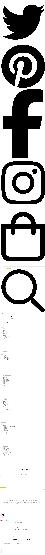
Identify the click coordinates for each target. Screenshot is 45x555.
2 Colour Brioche (6, 433)
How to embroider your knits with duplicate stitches (9, 426)
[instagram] (23, 207)
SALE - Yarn (4, 383)
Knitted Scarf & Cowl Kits (7, 339)
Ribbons (4, 403)
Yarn (3, 406)
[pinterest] (23, 88)
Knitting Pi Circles (6, 450)
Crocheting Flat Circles (6, 451)
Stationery (2, 384)
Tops (3, 352)
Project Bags (5, 398)
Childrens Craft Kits (5, 333)
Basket (4, 268)
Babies (3, 362)
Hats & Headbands (6, 358)
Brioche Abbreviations (6, 430)
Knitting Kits (4, 335)
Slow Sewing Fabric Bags (6, 404)
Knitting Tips (4, 425)
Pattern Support (5, 413)
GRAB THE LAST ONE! (6, 336)
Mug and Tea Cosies (5, 331)
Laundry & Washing (5, 329)
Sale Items (2, 378)
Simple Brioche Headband (7, 431)
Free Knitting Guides (3, 422)
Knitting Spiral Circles (6, 449)
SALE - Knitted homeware (6, 381)
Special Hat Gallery (6, 456)
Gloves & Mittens (6, 357)
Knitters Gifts (4, 401)
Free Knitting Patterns (4, 423)
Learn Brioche (4, 429)
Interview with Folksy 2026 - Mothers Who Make (8, 410)
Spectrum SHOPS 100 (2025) (6, 448)
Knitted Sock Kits (6, 341)
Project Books (4, 387)
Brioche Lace (5, 436)
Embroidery (4, 400)
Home (3, 363)
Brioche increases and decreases (8, 434)
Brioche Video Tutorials (7, 435)
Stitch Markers (4, 405)
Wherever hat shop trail (7, 455)
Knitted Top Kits (6, 342)
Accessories (4, 355)
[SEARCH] (12, 316)
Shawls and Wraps (5, 351)
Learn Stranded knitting (5, 446)
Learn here (2, 424)
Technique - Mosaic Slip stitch (6, 374)
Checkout (8, 268)
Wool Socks (4, 353)
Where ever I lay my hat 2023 (6, 453)
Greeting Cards (4, 386)
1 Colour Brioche (6, 432)
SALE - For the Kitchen (5, 379)
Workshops (2, 407)
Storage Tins (5, 399)
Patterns (2, 354)
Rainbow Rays (5, 459)
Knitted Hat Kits (6, 338)
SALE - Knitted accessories (6, 380)
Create (21, 543)
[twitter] (23, 43)
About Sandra (3, 408)
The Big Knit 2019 (5, 460)
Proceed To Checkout (24, 474)
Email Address (14, 531)
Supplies (2, 388)
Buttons (4, 389)
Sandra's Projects (3, 447)
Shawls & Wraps (6, 360)
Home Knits (2, 327)
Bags (4, 356)
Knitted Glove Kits (6, 337)
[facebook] (23, 157)
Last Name (14, 536)
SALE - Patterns (4, 382)
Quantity (1, 485)
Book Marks (4, 385)
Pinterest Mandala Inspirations (7, 452)
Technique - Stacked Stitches (6, 376)
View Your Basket (20, 474)
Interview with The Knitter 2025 (6, 409)
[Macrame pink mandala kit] (1, 479)
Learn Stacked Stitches (5, 445)
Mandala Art (4, 330)
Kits (1, 332)
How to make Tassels (5, 427)
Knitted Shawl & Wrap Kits (7, 340)
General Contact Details (5, 412)
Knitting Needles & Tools (6, 402)
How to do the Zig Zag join (6, 428)
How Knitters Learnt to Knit (7, 411)
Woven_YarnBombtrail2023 (7, 457)
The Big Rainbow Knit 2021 (6, 458)
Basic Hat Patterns (6, 454)
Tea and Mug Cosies (6, 365)
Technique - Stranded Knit (6, 377)
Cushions (4, 328)
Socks (5, 361)
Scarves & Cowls (6, 359)
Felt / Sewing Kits (5, 334)
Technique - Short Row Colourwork (7, 375)
